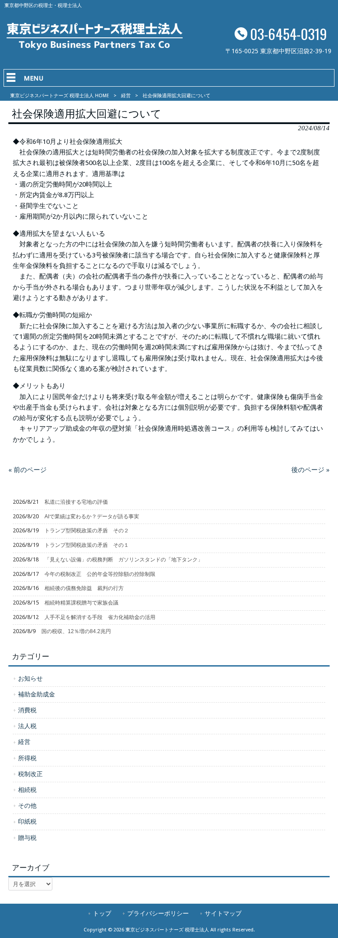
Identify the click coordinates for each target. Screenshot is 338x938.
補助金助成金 (36, 694)
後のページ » (310, 470)
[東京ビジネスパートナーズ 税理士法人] (95, 48)
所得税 (27, 758)
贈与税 (27, 837)
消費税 (27, 710)
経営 (126, 96)
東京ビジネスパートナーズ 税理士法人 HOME (59, 96)
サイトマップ (223, 913)
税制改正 (30, 773)
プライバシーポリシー (158, 913)
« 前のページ (27, 470)
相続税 (27, 789)
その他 (27, 805)
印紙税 (27, 821)
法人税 (27, 725)
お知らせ (30, 678)
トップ (102, 913)
